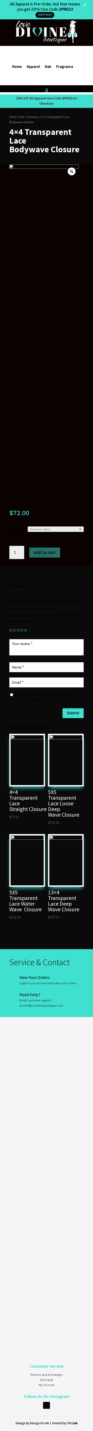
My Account (47, 1385)
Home (17, 66)
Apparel (33, 66)
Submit (73, 713)
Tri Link (72, 1423)
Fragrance (64, 66)
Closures (32, 117)
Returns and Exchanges (46, 1375)
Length (15, 530)
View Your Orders (34, 977)
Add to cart (45, 552)
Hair (48, 66)
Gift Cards (46, 1380)
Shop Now (45, 14)
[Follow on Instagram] (46, 1405)
